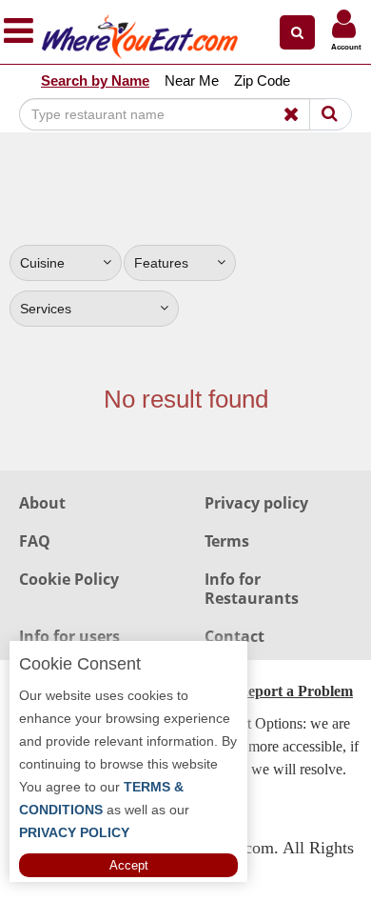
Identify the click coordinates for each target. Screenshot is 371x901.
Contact (234, 636)
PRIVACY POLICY (74, 832)
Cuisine (42, 262)
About (42, 502)
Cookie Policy (69, 579)
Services (45, 308)
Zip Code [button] (262, 80)
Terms (227, 541)
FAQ (34, 541)
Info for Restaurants (252, 589)
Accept (128, 865)
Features (161, 262)
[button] (297, 32)
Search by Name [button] (95, 80)
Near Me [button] (192, 80)
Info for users (69, 636)
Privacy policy (256, 502)
